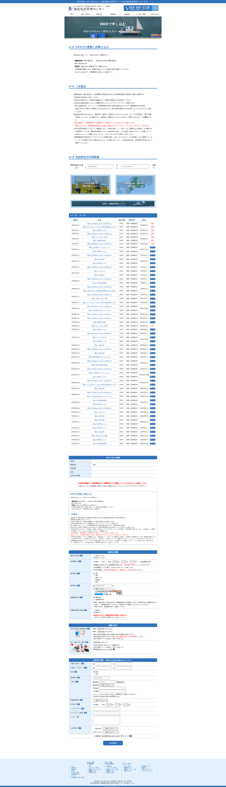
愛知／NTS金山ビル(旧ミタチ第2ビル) (99, 223)
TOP (71, 14)
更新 (90, 766)
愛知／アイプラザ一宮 (99, 337)
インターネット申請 (93, 767)
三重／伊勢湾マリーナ (99, 230)
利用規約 (98, 736)
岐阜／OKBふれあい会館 (99, 298)
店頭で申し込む (92, 772)
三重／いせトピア (99, 271)
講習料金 (113, 14)
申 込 (152, 247)
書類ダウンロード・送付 (95, 769)
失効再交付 (109, 766)
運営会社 (144, 767)
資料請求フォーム (146, 766)
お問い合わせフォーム (147, 769)
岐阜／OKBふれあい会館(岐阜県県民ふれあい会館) (99, 290)
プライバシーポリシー (147, 771)
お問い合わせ (154, 14)
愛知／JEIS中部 (99, 259)
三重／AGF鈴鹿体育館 (99, 283)
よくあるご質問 (141, 14)
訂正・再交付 (127, 764)
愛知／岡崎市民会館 (99, 240)
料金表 (73, 771)
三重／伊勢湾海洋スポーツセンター (99, 310)
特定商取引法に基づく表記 (110, 736)
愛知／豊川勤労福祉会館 (99, 365)
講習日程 (99, 14)
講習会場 (127, 14)
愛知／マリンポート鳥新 (99, 237)
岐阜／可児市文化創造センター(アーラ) (99, 396)
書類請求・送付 (92, 771)
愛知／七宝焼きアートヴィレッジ (99, 247)
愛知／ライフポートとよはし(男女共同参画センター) (99, 227)
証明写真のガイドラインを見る (103, 649)
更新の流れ (74, 767)
